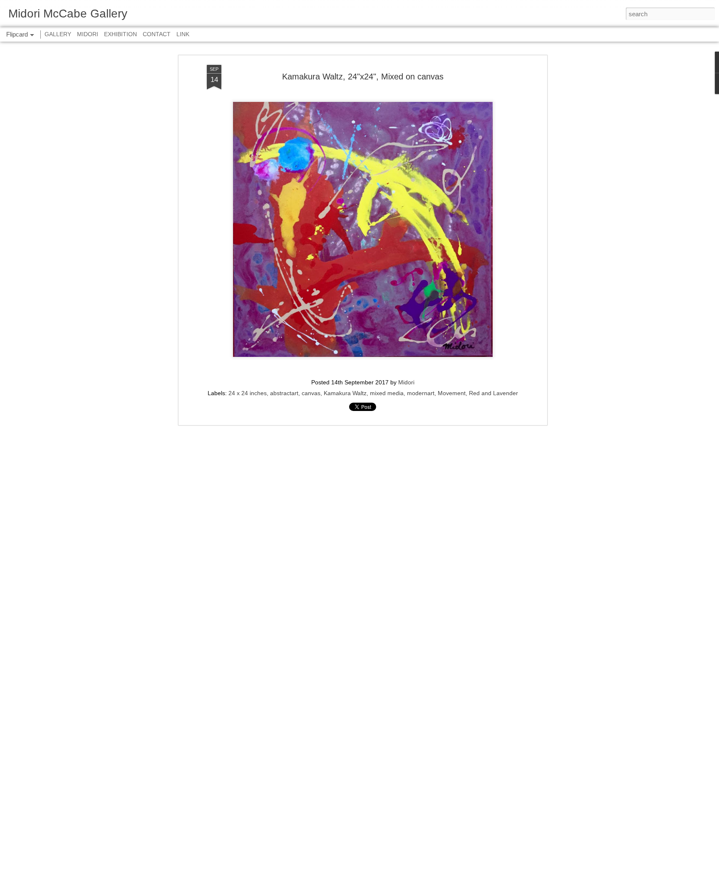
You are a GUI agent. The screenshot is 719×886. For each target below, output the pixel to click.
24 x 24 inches (247, 393)
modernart (420, 393)
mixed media (387, 393)
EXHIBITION (120, 34)
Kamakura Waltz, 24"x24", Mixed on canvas (363, 76)
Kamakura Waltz (345, 393)
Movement (452, 393)
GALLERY (58, 34)
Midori (406, 382)
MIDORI (87, 34)
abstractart (284, 393)
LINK (182, 34)
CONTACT (157, 34)
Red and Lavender (493, 393)
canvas (311, 393)
